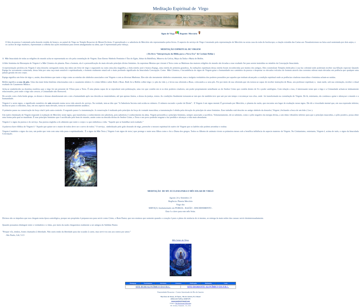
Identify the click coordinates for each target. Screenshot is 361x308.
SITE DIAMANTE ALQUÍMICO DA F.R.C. (208, 287)
